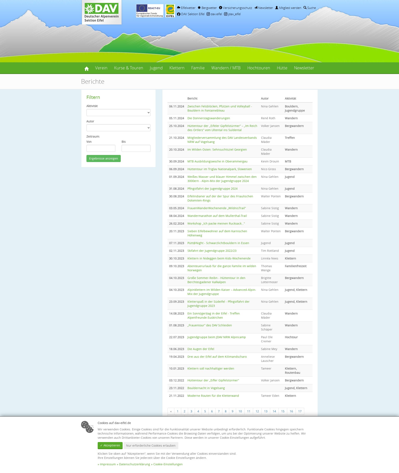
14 (274, 411)
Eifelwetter (188, 8)
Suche (311, 8)
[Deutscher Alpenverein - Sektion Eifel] (86, 68)
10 (240, 411)
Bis (124, 142)
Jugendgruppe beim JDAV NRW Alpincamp (216, 337)
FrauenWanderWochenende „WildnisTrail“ (216, 208)
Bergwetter (209, 8)
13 (265, 411)
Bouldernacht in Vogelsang (206, 388)
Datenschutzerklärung (134, 464)
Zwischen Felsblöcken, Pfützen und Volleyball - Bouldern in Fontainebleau (219, 108)
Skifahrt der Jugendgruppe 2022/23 (211, 251)
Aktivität (92, 106)
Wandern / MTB (226, 68)
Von (89, 142)
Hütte (282, 68)
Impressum (108, 464)
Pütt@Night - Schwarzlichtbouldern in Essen (218, 243)
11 (248, 411)
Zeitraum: (93, 136)
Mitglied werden (289, 8)
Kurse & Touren (128, 68)
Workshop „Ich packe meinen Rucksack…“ (216, 223)
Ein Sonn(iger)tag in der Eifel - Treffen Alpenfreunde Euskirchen (213, 315)
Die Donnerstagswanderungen (208, 118)
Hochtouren (258, 68)
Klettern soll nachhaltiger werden (210, 368)
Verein (101, 68)
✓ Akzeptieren (110, 445)
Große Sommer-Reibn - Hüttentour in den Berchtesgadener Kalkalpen (216, 280)
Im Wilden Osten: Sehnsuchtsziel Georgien (217, 149)
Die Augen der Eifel (200, 349)
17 (300, 411)
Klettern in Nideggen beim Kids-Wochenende (219, 258)
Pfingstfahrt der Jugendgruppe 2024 (212, 188)
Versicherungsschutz (237, 8)
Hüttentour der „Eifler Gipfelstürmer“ (213, 380)
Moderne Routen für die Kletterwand (213, 396)
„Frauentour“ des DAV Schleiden (209, 325)
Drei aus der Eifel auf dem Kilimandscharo (217, 357)
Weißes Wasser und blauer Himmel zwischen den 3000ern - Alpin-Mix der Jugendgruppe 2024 (222, 179)
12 (257, 411)
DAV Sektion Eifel (192, 14)
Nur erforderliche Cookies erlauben (151, 445)
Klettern (177, 68)
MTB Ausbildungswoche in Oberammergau (217, 161)
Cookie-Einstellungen (168, 464)
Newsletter (265, 8)
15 (282, 411)
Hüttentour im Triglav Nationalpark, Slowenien (219, 169)
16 (291, 411)
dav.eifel (216, 14)
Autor (90, 121)
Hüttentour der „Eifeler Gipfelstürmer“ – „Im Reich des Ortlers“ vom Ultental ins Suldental (222, 128)
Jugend (156, 68)
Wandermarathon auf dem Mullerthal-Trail (217, 216)
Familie (198, 68)
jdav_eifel (234, 14)
